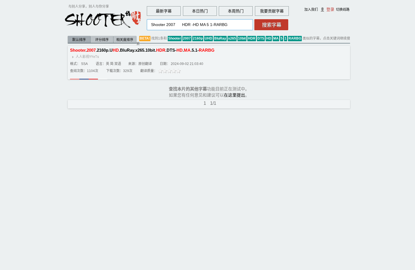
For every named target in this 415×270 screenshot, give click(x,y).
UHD (208, 38)
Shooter (174, 38)
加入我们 (311, 10)
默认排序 (79, 40)
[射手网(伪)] (103, 19)
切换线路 (343, 10)
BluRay (220, 38)
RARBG (295, 38)
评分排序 (102, 40)
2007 (187, 38)
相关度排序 (124, 40)
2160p (198, 38)
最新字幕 (164, 11)
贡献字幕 (276, 11)
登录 (330, 9)
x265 (232, 38)
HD (268, 38)
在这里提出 (234, 95)
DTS (260, 38)
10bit (242, 38)
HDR (251, 38)
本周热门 (236, 11)
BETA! (145, 38)
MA (276, 38)
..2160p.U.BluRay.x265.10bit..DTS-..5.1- (142, 50)
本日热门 (200, 11)
